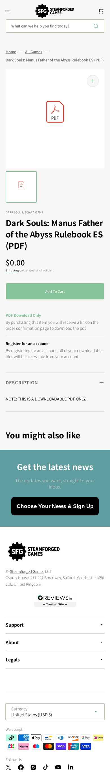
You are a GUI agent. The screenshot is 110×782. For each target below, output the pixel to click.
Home (11, 51)
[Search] (97, 26)
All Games (33, 51)
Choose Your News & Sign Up (55, 506)
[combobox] (55, 26)
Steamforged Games (27, 571)
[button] (8, 11)
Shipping (12, 270)
